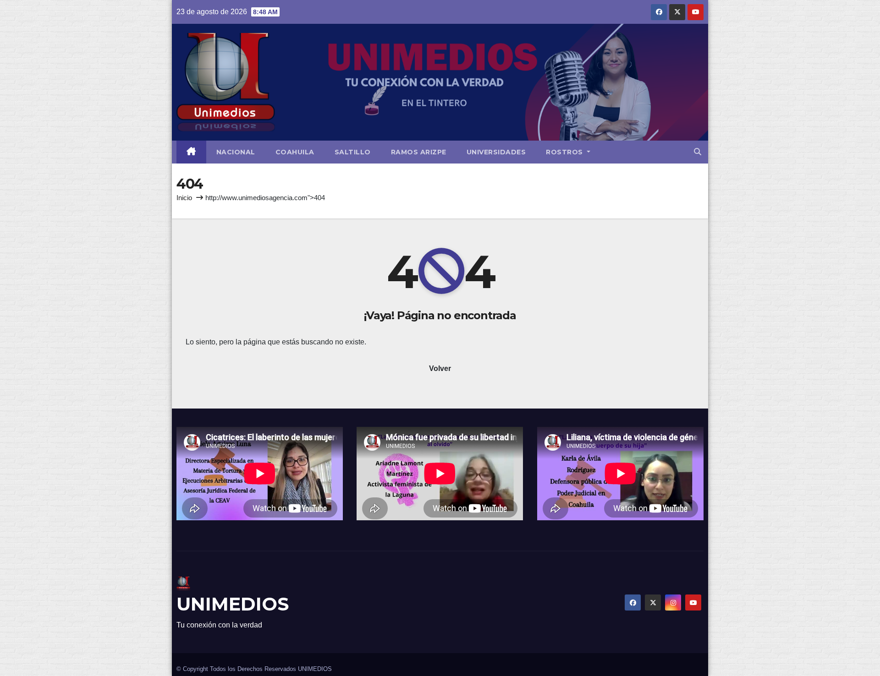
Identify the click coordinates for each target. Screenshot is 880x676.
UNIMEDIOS (232, 604)
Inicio (184, 198)
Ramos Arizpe (418, 152)
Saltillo (353, 152)
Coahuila (294, 152)
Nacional (235, 152)
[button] (697, 152)
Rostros (565, 152)
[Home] (191, 152)
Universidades (496, 152)
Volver (440, 368)
